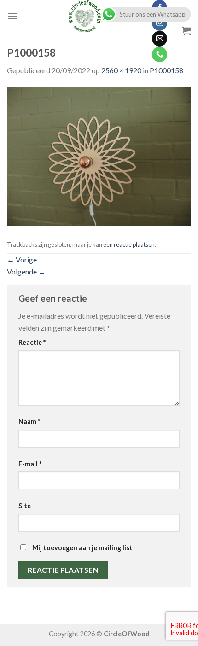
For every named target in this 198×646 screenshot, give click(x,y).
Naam (29, 421)
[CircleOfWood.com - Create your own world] (85, 16)
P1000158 (166, 70)
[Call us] (159, 54)
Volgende (26, 271)
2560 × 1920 (121, 70)
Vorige (22, 259)
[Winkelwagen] (186, 31)
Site (24, 506)
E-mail (29, 464)
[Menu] (12, 16)
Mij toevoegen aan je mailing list (82, 548)
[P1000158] (99, 155)
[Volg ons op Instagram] (159, 23)
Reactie (32, 342)
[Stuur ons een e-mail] (159, 39)
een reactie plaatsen (129, 244)
